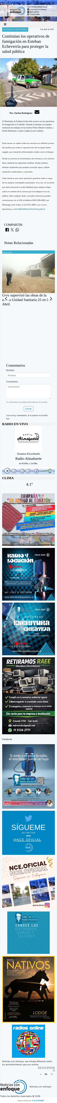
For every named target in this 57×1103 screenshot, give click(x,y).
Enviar (28, 408)
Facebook (7, 739)
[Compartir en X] (12, 230)
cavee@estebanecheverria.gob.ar (29, 209)
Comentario (12, 381)
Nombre (10, 370)
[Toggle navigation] (5, 24)
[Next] (51, 299)
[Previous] (6, 299)
